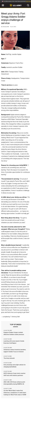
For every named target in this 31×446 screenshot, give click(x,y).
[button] (0, 3)
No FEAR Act (7, 441)
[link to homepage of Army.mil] (15, 5)
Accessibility (18, 439)
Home (7, 436)
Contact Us (14, 436)
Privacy (23, 436)
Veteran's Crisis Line (20, 441)
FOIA (26, 439)
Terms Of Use (7, 439)
